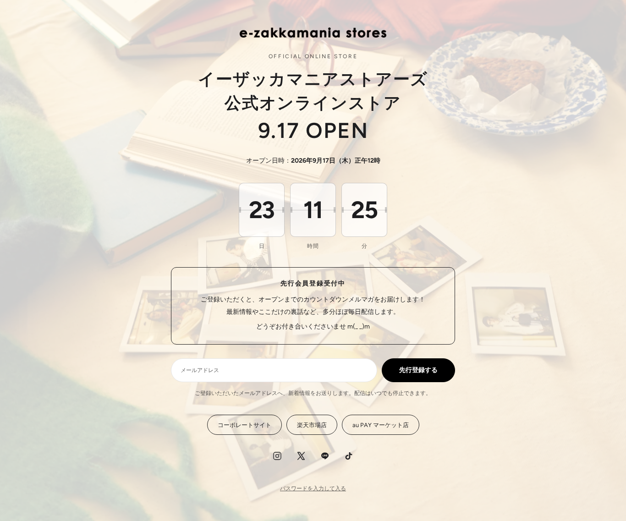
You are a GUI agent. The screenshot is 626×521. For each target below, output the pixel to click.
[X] (301, 456)
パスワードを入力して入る (313, 488)
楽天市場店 (312, 425)
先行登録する (418, 370)
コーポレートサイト (244, 425)
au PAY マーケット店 (380, 425)
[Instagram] (277, 456)
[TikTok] (348, 456)
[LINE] (325, 456)
